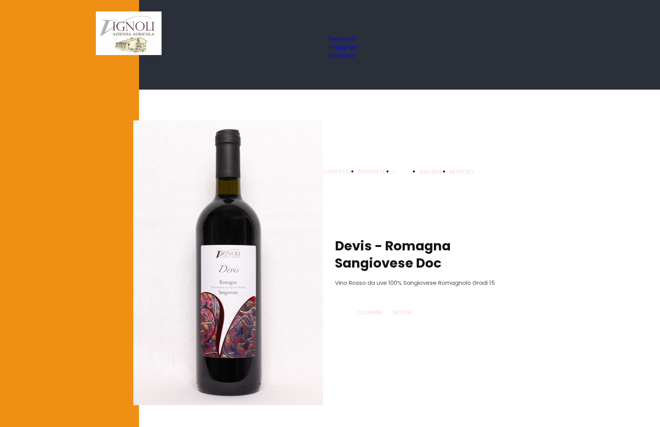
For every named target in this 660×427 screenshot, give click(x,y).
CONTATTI (336, 171)
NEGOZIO (461, 171)
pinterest (342, 55)
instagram (343, 47)
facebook (342, 38)
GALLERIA (430, 171)
